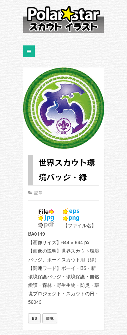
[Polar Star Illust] (63, 19)
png (71, 217)
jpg (46, 217)
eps (71, 211)
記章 (38, 192)
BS (34, 318)
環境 (50, 318)
